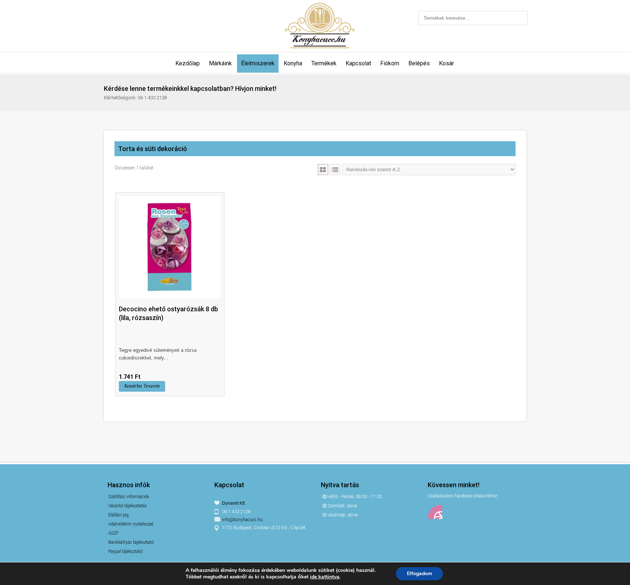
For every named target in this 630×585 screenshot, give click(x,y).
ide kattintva (324, 577)
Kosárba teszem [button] (142, 386)
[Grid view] (323, 169)
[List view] (335, 169)
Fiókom (389, 63)
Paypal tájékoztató (125, 551)
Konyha (293, 63)
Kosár (446, 63)
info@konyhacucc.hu (242, 519)
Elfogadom (419, 573)
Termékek (324, 63)
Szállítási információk (128, 496)
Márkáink (220, 63)
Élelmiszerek (258, 63)
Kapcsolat (358, 63)
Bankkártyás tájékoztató (130, 542)
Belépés (419, 63)
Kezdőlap (187, 63)
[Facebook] (435, 511)
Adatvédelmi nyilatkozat (130, 524)
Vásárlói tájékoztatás (127, 505)
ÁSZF (113, 533)
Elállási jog (118, 514)
